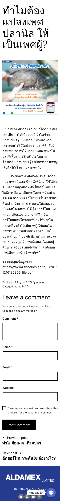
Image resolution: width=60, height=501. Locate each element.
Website (8, 387)
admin (40, 282)
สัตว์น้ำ (26, 286)
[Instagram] (39, 496)
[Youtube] (33, 496)
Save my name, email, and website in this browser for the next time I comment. (33, 410)
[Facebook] (21, 496)
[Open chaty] (51, 492)
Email (7, 367)
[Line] (27, 496)
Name (7, 347)
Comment (10, 318)
